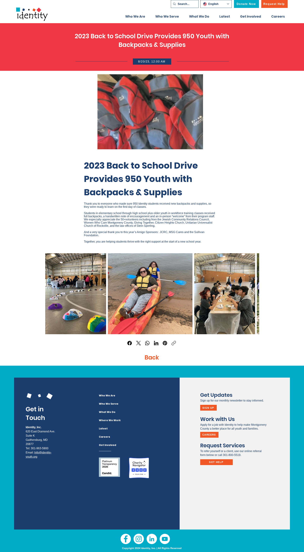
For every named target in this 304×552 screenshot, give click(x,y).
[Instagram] (139, 539)
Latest (103, 428)
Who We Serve (106, 404)
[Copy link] (174, 343)
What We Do (106, 412)
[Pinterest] (165, 343)
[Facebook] (129, 343)
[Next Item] (253, 293)
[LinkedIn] (156, 343)
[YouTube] (165, 539)
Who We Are (106, 395)
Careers (104, 437)
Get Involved (106, 445)
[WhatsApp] (147, 343)
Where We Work (106, 420)
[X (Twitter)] (138, 343)
